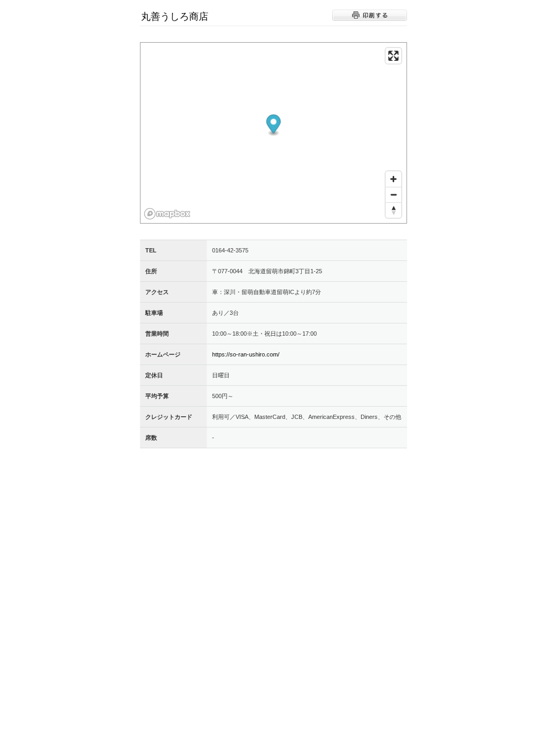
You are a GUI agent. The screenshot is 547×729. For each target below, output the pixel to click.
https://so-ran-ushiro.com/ (245, 354)
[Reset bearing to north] (393, 210)
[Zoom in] (393, 179)
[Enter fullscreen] (393, 56)
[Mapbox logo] (167, 214)
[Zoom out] (393, 194)
